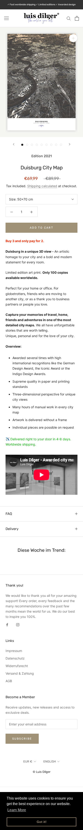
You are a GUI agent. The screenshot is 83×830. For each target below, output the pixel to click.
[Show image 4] (37, 145)
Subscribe (22, 738)
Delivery (12, 529)
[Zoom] (73, 38)
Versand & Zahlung (20, 673)
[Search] (69, 18)
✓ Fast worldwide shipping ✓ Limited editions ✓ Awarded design (41, 4)
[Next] (69, 144)
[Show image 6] (46, 145)
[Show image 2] (27, 145)
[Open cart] (77, 18)
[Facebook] (7, 624)
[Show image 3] (32, 145)
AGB (9, 681)
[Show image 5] (42, 145)
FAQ (9, 514)
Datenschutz (15, 658)
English (49, 761)
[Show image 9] (61, 145)
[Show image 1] (22, 145)
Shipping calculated (42, 186)
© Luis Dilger (41, 771)
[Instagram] (17, 624)
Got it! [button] (42, 822)
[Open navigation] (6, 18)
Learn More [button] (16, 810)
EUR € (27, 761)
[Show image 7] (51, 145)
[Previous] (13, 144)
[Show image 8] (56, 145)
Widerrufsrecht (17, 666)
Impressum (14, 651)
